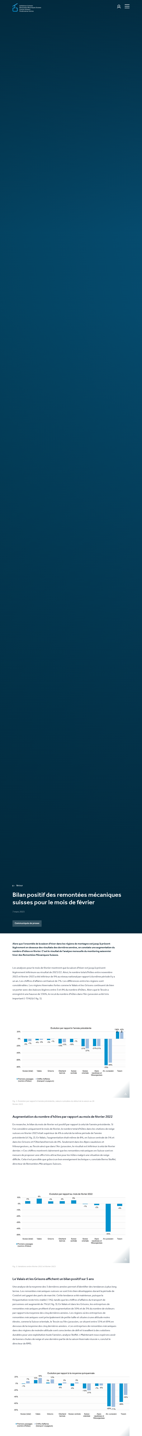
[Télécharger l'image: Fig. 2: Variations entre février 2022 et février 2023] (126, 1259)
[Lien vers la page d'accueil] (26, 7)
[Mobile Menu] (127, 6)
